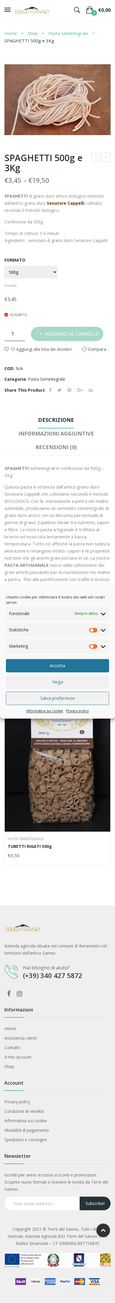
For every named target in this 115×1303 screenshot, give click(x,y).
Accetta (57, 665)
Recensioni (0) (56, 447)
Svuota (10, 285)
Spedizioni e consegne (25, 1139)
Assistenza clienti (20, 1038)
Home (10, 33)
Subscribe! (95, 1203)
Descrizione (56, 419)
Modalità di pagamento (26, 1130)
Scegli (10, 855)
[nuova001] (57, 99)
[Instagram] (19, 993)
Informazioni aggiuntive (56, 433)
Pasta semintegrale (68, 33)
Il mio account (18, 1057)
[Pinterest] (69, 390)
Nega (57, 682)
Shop (33, 33)
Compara (102, 855)
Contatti (12, 1047)
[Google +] (80, 390)
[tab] (56, 421)
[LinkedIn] (91, 390)
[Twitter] (59, 390)
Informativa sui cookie (44, 710)
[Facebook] (50, 390)
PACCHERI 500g (96, 158)
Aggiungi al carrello (72, 334)
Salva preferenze (57, 698)
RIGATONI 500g (106, 158)
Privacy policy (77, 710)
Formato (14, 260)
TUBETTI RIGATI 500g (30, 846)
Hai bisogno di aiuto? (46, 967)
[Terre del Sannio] (32, 9)
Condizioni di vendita (24, 1111)
